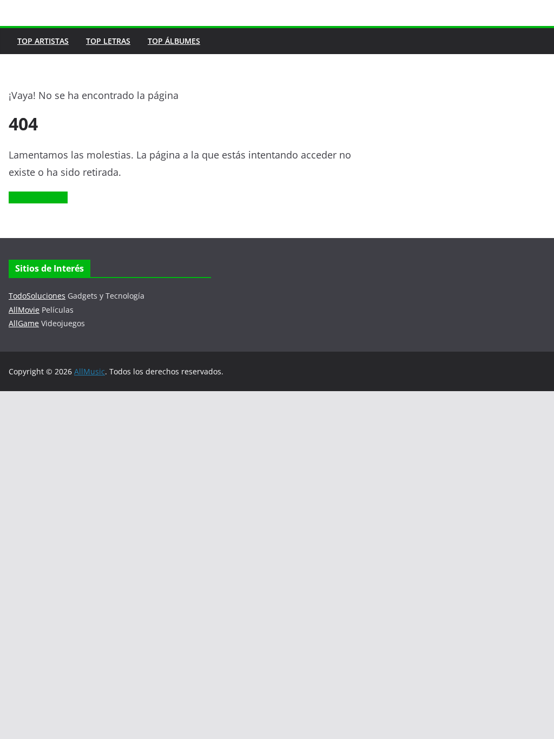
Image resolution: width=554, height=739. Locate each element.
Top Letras (108, 41)
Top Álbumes (174, 41)
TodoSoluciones (37, 296)
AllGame (24, 323)
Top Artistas (43, 41)
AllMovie (24, 310)
